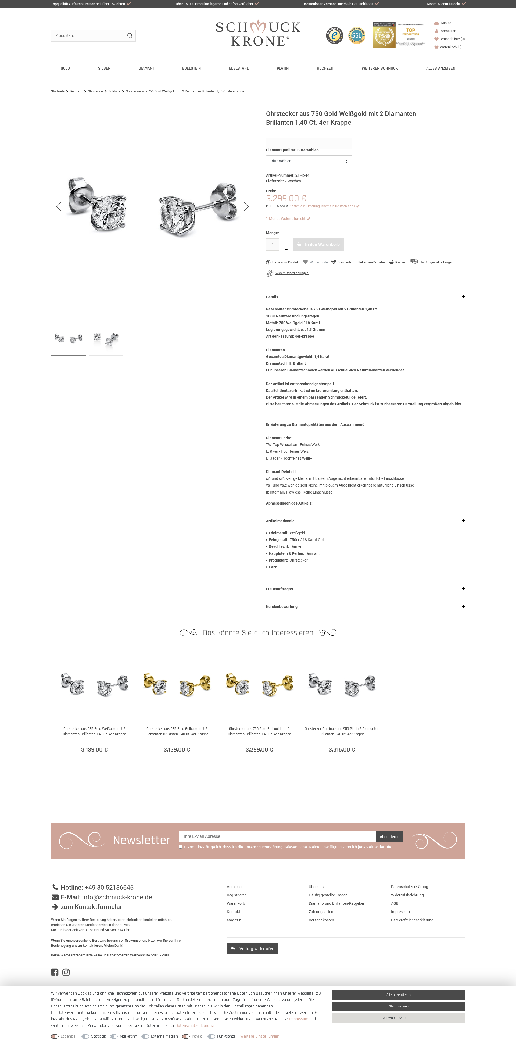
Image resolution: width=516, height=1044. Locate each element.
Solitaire (114, 91)
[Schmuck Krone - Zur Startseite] (258, 32)
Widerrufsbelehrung (407, 895)
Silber (104, 68)
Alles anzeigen (440, 68)
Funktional (226, 1036)
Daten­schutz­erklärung (194, 1025)
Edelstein (191, 68)
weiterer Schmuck (380, 68)
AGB (395, 903)
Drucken (401, 262)
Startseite (57, 91)
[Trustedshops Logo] (334, 35)
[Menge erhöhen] (286, 242)
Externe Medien (164, 1036)
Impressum (400, 912)
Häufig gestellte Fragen (328, 895)
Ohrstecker (95, 91)
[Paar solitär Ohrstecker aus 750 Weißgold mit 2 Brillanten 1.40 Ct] (152, 206)
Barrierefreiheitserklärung (412, 920)
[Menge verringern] (286, 250)
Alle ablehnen (398, 1006)
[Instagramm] (66, 972)
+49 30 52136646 (109, 887)
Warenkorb (451, 47)
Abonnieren (390, 837)
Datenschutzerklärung (409, 887)
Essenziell (69, 1036)
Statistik (98, 1036)
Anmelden (235, 887)
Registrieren (237, 895)
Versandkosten (321, 920)
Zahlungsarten (321, 912)
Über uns (316, 887)
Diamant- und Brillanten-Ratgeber (362, 262)
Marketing (128, 1036)
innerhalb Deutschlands (338, 4)
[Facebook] (54, 972)
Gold (65, 68)
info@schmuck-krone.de (117, 897)
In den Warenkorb (322, 244)
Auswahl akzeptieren (398, 1018)
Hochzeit (325, 68)
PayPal (197, 1036)
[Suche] (130, 36)
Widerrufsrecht (442, 4)
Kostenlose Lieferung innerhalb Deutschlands (322, 206)
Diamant (146, 68)
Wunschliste (452, 39)
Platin (283, 68)
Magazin (234, 920)
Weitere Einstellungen (259, 1036)
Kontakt (446, 23)
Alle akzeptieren (398, 994)
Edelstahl (239, 68)
